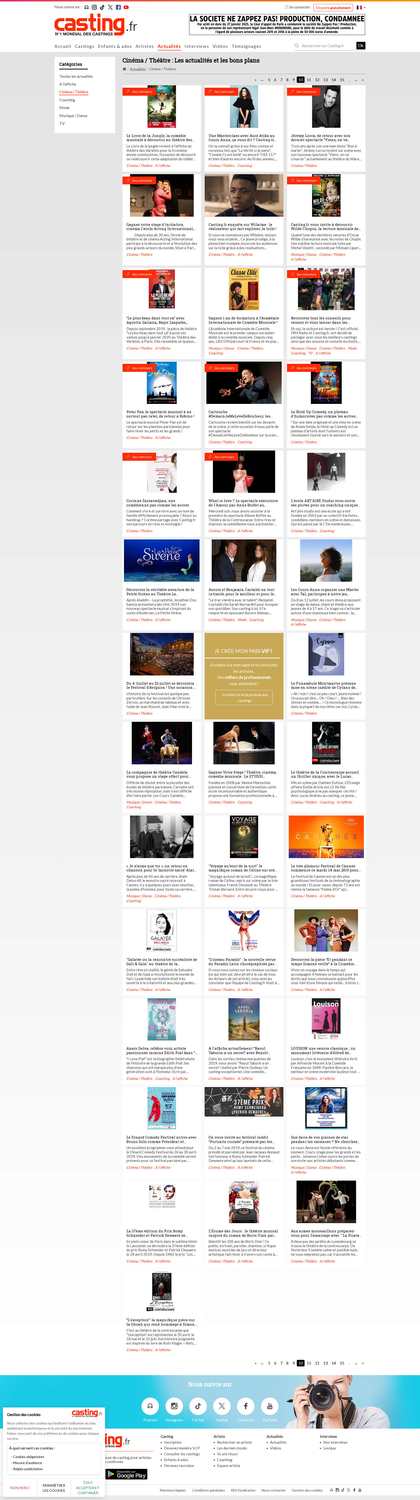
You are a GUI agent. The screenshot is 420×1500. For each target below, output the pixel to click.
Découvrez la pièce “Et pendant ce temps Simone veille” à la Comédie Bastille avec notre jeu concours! (322, 963)
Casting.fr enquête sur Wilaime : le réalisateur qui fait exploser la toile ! (242, 226)
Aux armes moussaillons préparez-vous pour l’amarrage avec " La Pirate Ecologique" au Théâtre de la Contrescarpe (325, 1237)
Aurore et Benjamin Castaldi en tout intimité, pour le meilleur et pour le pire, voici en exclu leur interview (241, 593)
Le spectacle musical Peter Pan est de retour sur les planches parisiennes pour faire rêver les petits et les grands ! (158, 426)
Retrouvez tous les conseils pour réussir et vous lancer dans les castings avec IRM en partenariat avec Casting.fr (326, 324)
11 (309, 79)
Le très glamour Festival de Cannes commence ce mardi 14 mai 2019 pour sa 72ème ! (325, 870)
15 (342, 79)
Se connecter (300, 7)
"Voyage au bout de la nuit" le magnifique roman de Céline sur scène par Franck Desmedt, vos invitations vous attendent (244, 872)
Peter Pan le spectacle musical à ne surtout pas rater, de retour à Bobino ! (160, 413)
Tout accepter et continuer (87, 1488)
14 (334, 79)
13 (325, 79)
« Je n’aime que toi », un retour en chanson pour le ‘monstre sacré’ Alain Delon (161, 870)
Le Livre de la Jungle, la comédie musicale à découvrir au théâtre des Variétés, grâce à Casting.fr (159, 139)
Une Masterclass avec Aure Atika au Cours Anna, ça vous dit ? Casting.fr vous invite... (242, 139)
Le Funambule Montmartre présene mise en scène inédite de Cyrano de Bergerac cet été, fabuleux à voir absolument (323, 690)
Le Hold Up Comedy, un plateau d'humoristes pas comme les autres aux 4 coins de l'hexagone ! (323, 416)
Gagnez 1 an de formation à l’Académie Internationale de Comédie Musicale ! (244, 320)
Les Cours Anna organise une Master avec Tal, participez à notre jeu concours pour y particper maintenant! (325, 596)
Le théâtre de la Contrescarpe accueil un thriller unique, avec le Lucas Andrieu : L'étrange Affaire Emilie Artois (325, 778)
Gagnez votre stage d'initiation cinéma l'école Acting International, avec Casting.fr (159, 228)
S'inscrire (333, 8)
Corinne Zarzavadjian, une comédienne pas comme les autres (157, 502)
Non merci (20, 1488)
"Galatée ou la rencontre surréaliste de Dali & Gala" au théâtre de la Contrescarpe (161, 963)
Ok (361, 45)
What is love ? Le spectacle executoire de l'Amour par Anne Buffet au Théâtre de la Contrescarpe (243, 504)
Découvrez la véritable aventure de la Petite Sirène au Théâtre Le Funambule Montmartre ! (160, 593)
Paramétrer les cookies (54, 1487)
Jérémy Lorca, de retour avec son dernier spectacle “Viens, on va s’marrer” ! (320, 139)
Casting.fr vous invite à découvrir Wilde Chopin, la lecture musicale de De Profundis (325, 228)
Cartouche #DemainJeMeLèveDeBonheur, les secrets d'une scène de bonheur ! (239, 416)
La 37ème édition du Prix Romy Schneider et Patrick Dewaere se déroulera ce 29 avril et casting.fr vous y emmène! (161, 1237)
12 (317, 79)
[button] (361, 7)
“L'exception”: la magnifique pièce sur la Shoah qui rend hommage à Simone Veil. (161, 1324)
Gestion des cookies (307, 1490)
